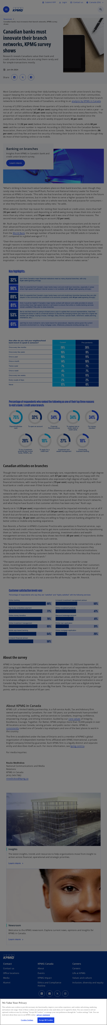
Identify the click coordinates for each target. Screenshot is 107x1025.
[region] (53, 1012)
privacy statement (43, 1015)
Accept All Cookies (46, 1020)
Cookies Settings (27, 1020)
